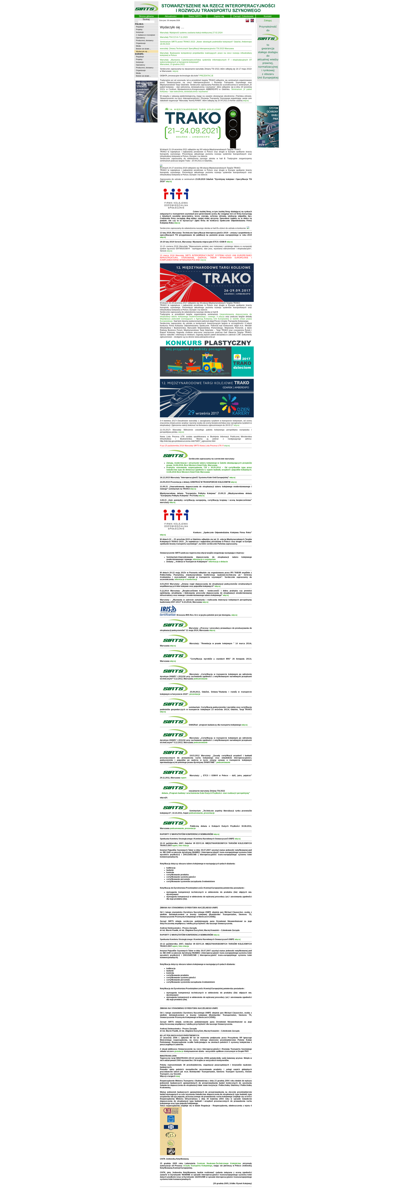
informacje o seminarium (204, 559)
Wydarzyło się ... (142, 51)
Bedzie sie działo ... (143, 49)
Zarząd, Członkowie (243, 16)
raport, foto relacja (180, 845)
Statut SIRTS (195, 16)
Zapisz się (219, 16)
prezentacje (194, 694)
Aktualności (170, 16)
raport (183, 778)
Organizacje (141, 43)
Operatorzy (140, 38)
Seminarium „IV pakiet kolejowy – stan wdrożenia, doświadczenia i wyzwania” (206, 90)
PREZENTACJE (206, 76)
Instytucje (140, 32)
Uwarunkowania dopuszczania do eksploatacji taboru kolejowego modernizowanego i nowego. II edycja (206, 315)
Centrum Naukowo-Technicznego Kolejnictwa (219, 1163)
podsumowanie (200, 679)
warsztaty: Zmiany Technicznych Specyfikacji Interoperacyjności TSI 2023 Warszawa (197, 48)
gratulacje (179, 1051)
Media (138, 46)
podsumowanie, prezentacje (202, 813)
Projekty (139, 29)
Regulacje (140, 27)
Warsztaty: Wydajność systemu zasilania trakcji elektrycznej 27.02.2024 (191, 33)
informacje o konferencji (186, 579)
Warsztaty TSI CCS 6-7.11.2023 (174, 37)
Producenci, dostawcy (144, 40)
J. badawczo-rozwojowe (145, 35)
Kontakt (268, 16)
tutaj (178, 1076)
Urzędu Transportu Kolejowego (197, 1166)
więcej (175, 71)
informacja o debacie (218, 562)
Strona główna (146, 16)
